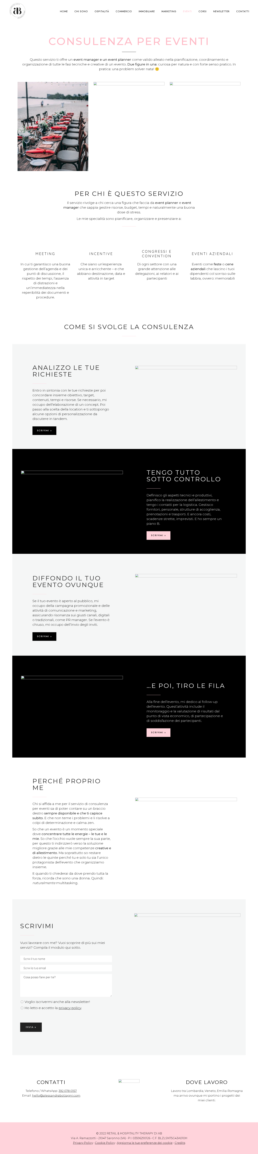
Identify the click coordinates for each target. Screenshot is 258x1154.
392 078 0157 (68, 1091)
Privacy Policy (83, 1143)
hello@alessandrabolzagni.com (56, 1095)
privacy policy (70, 1008)
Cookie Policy (105, 1143)
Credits (180, 1143)
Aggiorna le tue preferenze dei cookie (145, 1143)
